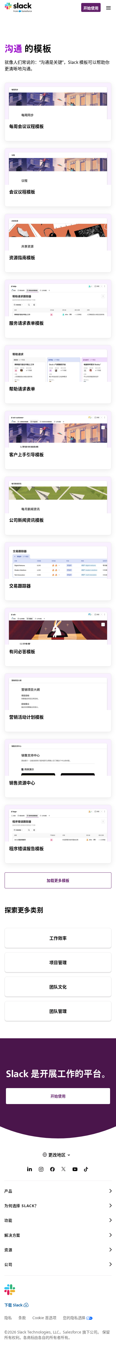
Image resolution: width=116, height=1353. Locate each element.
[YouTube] (75, 1170)
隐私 (8, 1317)
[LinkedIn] (29, 1170)
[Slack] (18, 7)
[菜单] (108, 7)
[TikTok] (86, 1170)
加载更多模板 (58, 880)
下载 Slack (13, 1305)
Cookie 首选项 (44, 1317)
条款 (22, 1317)
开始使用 (90, 8)
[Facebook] (52, 1170)
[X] (63, 1170)
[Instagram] (41, 1170)
